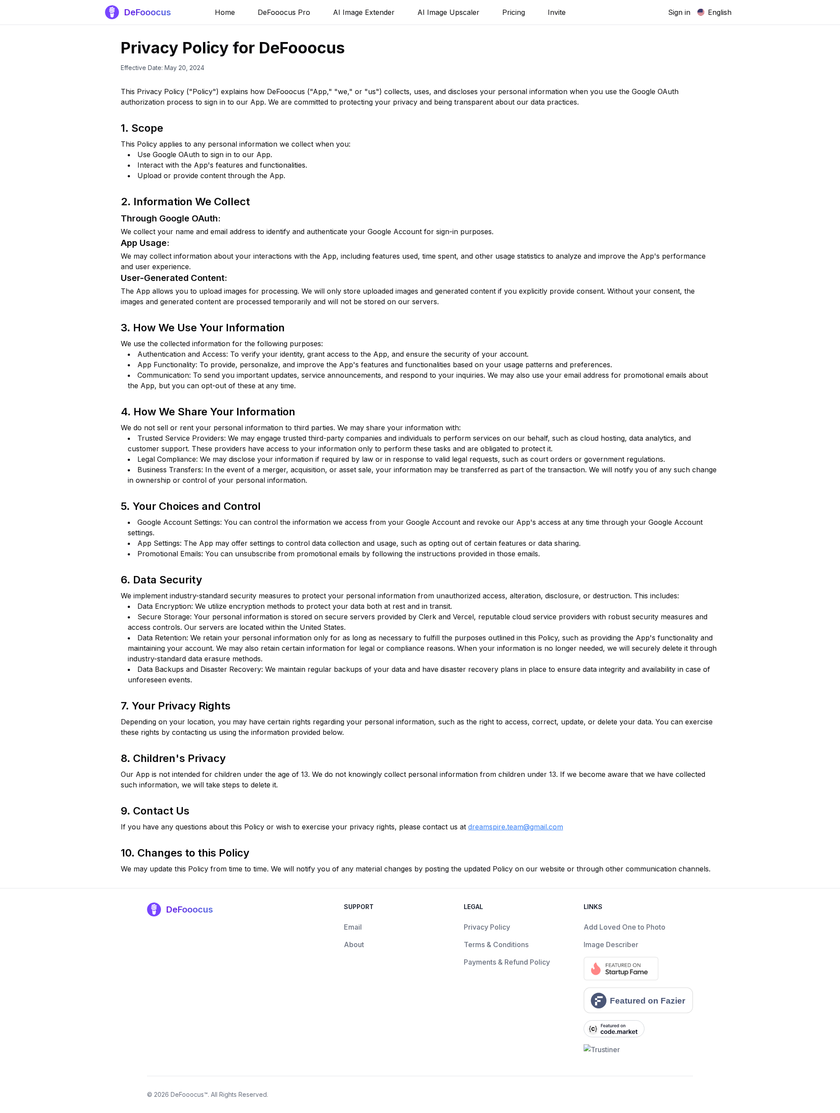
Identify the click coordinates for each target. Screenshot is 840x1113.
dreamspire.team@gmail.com (515, 826)
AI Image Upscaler (448, 12)
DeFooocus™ (189, 1094)
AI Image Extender (364, 12)
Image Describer (611, 944)
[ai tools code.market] (638, 1028)
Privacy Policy (487, 927)
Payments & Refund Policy (507, 962)
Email (353, 927)
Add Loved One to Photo (624, 927)
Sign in (679, 12)
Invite (557, 12)
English (720, 12)
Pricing (513, 12)
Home (225, 12)
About (354, 944)
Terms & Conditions (496, 944)
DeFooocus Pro (284, 12)
